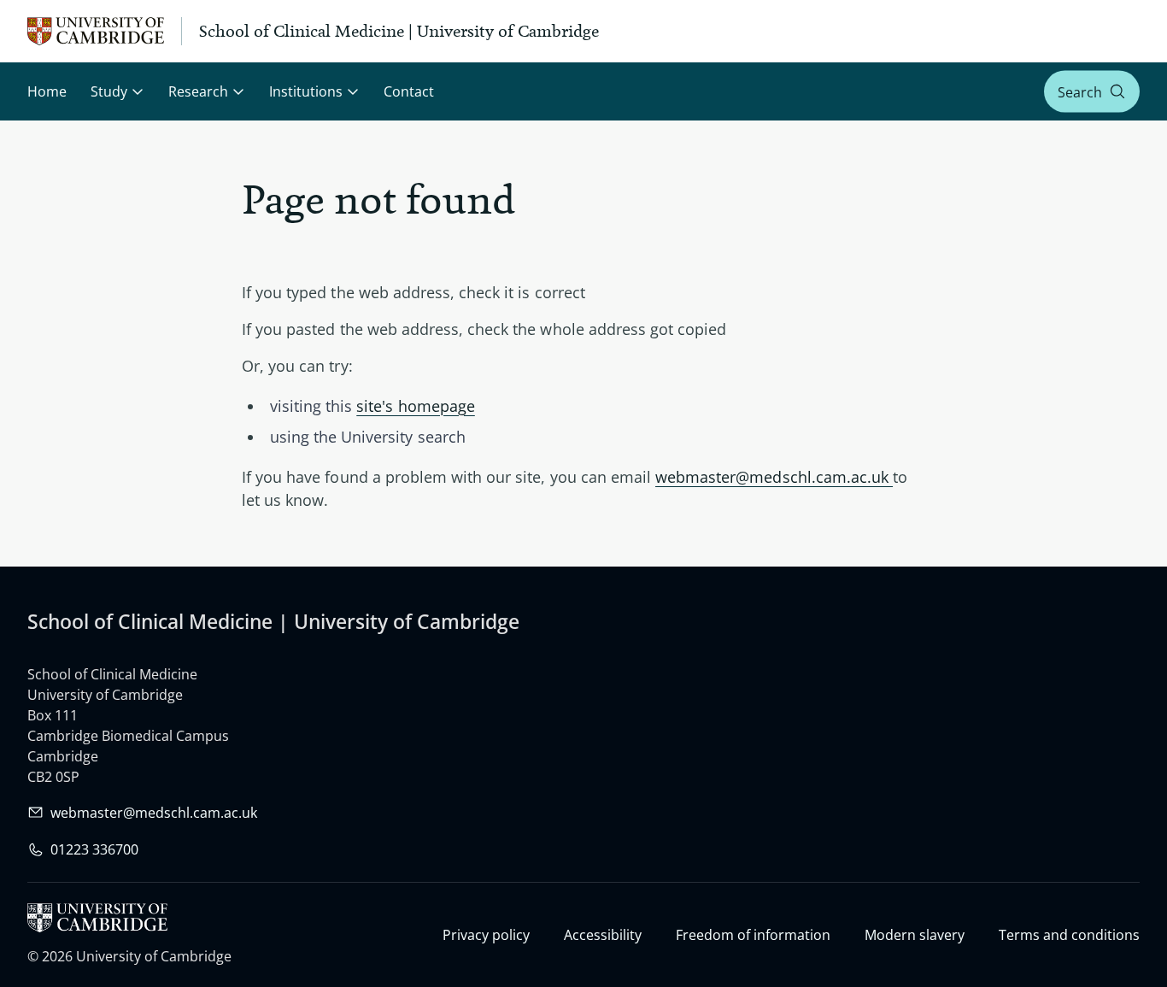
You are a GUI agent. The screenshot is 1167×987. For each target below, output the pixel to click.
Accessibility (603, 934)
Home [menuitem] (47, 91)
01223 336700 (94, 849)
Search (1080, 91)
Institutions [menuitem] (306, 91)
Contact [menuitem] (409, 91)
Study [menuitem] (109, 91)
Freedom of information (753, 934)
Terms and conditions (1069, 934)
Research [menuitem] (198, 91)
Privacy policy (486, 934)
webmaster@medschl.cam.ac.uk (774, 477)
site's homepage (415, 406)
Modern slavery (915, 934)
